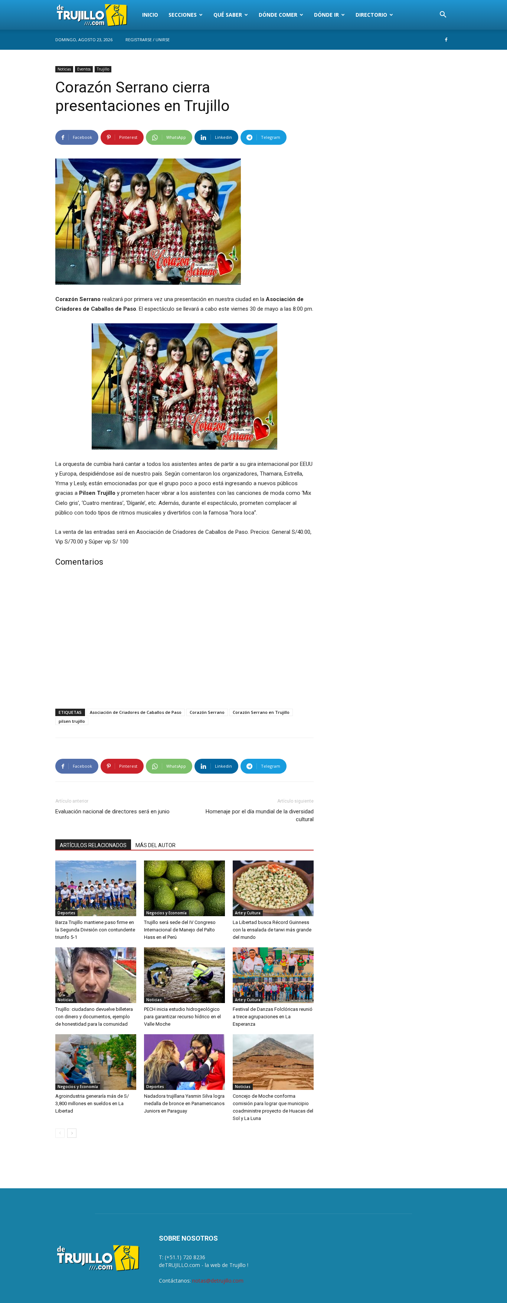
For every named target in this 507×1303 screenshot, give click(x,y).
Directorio (371, 14)
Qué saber (227, 14)
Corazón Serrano (207, 712)
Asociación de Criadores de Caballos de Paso (135, 712)
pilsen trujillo (72, 721)
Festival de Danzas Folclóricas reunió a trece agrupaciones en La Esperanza (273, 1016)
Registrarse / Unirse (147, 39)
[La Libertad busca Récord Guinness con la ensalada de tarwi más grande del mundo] (273, 888)
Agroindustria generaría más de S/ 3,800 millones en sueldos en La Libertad (92, 1103)
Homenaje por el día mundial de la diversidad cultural (260, 815)
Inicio (150, 14)
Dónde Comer (278, 14)
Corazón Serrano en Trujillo (261, 712)
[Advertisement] (184, 639)
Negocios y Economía (166, 912)
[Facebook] (446, 40)
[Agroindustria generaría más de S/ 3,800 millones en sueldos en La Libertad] (95, 1062)
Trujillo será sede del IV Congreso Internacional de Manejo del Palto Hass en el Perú (180, 930)
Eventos (84, 69)
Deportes (66, 912)
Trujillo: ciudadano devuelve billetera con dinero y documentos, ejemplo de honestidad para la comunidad (94, 1016)
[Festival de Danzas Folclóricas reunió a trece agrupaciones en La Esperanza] (273, 975)
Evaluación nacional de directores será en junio (112, 811)
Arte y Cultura (248, 912)
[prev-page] (60, 1133)
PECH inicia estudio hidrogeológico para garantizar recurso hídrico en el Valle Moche (182, 1016)
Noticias (64, 69)
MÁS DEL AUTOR (155, 845)
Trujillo (103, 69)
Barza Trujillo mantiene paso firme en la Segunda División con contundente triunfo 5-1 (95, 930)
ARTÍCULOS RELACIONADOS (93, 845)
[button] (443, 15)
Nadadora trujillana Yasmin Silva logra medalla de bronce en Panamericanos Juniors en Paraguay (184, 1103)
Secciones (183, 14)
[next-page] (71, 1133)
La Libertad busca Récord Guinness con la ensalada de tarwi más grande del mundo (272, 930)
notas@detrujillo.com (217, 1280)
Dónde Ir (326, 14)
